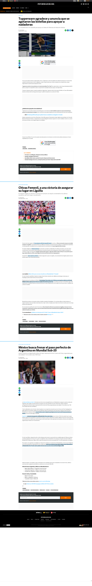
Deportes (20, 15)
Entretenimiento (53, 519)
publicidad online (49, 520)
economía (63, 519)
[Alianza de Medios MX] (81, 524)
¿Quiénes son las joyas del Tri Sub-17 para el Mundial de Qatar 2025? (47, 312)
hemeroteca (42, 520)
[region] (46, 584)
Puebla (36, 321)
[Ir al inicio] (14, 4)
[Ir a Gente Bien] (15, 0)
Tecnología (47, 519)
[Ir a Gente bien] (53, 511)
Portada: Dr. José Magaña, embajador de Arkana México (36, 154)
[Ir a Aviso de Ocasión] (39, 511)
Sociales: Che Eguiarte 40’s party (31, 156)
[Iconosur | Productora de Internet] (4, 524)
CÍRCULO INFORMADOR (27, 11)
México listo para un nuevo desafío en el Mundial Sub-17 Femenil (43, 273)
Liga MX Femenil (31, 321)
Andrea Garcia (22, 197)
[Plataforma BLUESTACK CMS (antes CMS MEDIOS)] (8, 524)
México (17, 7)
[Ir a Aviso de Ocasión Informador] (5, 0)
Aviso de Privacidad (40, 525)
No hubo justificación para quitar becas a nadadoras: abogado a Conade (44, 114)
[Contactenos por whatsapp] (88, 4)
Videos (23, 7)
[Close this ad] (91, 581)
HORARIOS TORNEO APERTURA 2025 (12, 11)
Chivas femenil (25, 321)
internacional (37, 519)
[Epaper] (80, 0)
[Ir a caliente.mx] (74, 0)
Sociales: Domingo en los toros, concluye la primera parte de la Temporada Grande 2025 (43, 159)
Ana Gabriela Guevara (32, 148)
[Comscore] (86, 524)
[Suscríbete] (86, 0)
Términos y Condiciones (32, 500)
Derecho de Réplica (45, 525)
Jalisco (13, 7)
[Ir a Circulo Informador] (10, 0)
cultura (59, 519)
